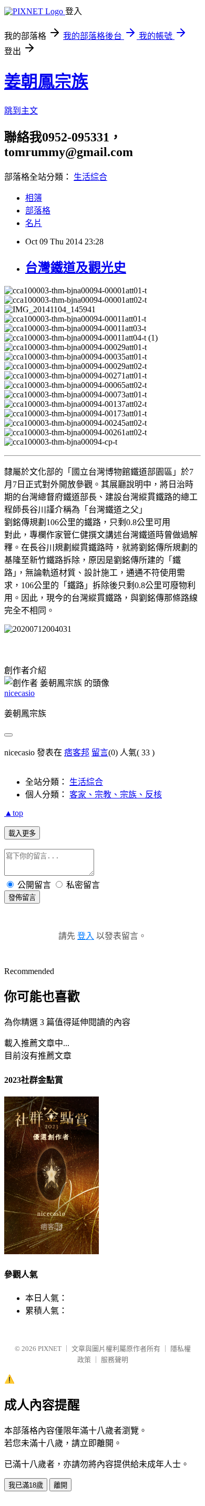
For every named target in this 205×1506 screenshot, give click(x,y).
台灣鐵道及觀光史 (75, 267)
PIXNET (50, 1349)
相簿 (33, 197)
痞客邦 (76, 752)
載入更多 (22, 833)
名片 (33, 223)
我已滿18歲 (25, 1485)
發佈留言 (22, 897)
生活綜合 (90, 176)
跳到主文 (21, 110)
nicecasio (19, 693)
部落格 (37, 210)
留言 (99, 752)
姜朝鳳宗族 (46, 81)
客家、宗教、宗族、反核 (115, 794)
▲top (13, 812)
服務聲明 (114, 1360)
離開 (60, 1485)
